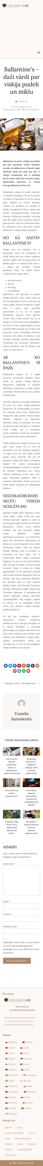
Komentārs (9, 864)
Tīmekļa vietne (10, 926)
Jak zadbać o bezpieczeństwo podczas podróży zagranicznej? (31, 827)
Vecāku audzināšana (14, 1133)
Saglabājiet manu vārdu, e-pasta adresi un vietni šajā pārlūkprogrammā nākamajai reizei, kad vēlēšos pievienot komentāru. (21, 947)
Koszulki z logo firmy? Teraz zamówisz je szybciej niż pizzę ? (11, 827)
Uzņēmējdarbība (24, 1149)
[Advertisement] (21, 34)
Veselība (9, 1144)
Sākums (8, 1127)
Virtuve (23, 101)
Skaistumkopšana (23, 1138)
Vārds (6, 901)
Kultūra (8, 1149)
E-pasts (7, 914)
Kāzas (20, 1144)
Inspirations (10, 1155)
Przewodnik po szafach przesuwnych (11, 793)
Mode (7, 1138)
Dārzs (19, 1127)
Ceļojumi (32, 1144)
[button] (39, 52)
